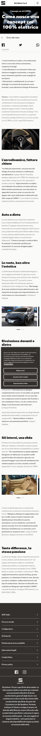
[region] (20, 368)
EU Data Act (6, 636)
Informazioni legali (9, 650)
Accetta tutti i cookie (20, 377)
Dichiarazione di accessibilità (13, 643)
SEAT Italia (6, 615)
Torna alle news (12, 37)
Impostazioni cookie (20, 383)
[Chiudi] (36, 349)
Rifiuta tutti (20, 370)
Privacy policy (7, 664)
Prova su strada (8, 622)
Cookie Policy (7, 657)
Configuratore (7, 629)
